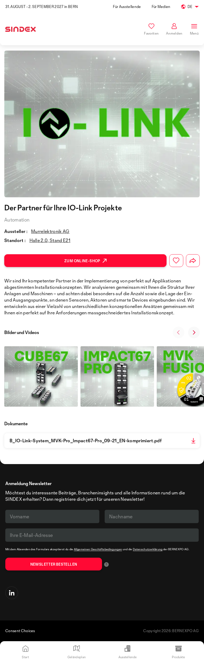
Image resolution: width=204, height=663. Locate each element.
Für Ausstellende (127, 6)
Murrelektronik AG (50, 231)
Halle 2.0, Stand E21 (49, 240)
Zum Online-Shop (82, 260)
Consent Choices (20, 630)
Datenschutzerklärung (147, 549)
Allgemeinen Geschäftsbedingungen (98, 549)
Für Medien (161, 6)
